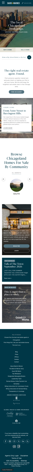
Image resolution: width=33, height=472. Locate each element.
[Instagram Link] (14, 441)
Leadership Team (16, 378)
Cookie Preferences (7, 469)
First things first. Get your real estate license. (16, 342)
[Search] (29, 57)
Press (16, 354)
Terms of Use (16, 458)
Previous (3, 179)
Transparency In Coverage (16, 391)
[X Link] (19, 441)
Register (16, 246)
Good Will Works (16, 371)
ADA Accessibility (12, 461)
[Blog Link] (27, 441)
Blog (16, 352)
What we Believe (10, 287)
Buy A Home (8, 49)
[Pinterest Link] (10, 441)
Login (16, 250)
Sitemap (24, 461)
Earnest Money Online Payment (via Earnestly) (16, 382)
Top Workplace (16, 373)
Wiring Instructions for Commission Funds (16, 386)
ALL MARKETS (16, 173)
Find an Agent (16, 92)
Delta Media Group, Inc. (20, 464)
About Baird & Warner (16, 366)
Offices (16, 357)
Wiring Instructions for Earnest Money (16, 388)
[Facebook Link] (5, 441)
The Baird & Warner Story (16, 368)
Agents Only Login (12, 456)
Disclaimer (24, 456)
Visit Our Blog (9, 260)
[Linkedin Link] (23, 441)
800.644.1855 (27, 3)
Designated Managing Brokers (16, 376)
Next (29, 179)
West (16, 194)
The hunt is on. (16, 345)
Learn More (7, 128)
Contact (16, 362)
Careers (16, 359)
